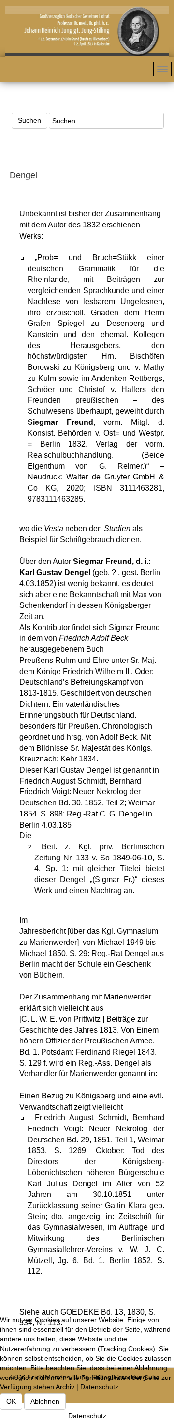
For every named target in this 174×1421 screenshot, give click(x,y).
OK (11, 1401)
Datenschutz (87, 1416)
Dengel (23, 175)
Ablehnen (44, 1401)
